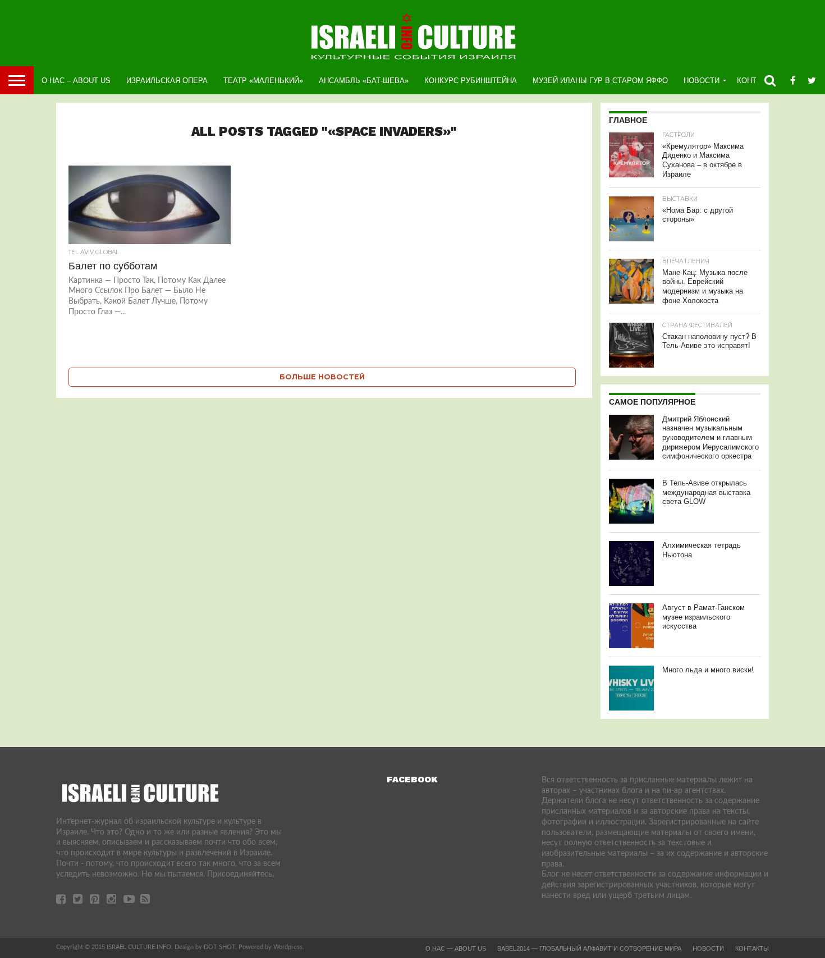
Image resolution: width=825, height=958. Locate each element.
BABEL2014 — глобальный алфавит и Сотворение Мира (589, 948)
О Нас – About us (76, 80)
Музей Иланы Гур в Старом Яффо (600, 80)
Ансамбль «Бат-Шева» (364, 80)
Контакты (752, 948)
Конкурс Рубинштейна (470, 80)
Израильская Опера (167, 80)
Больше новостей (322, 377)
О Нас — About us (455, 948)
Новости (701, 80)
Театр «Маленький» (263, 80)
